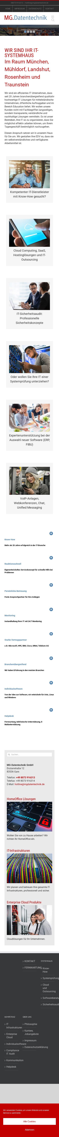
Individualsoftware (11, 1044)
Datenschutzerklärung (30, 1047)
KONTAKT (30, 961)
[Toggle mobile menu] (52, 16)
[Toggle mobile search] (52, 19)
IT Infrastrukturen (11, 1026)
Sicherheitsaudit (48, 1004)
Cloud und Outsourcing (48, 988)
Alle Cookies (29, 1121)
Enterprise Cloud (11, 1036)
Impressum (30, 1040)
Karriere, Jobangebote (30, 1032)
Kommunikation (11, 1060)
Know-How (46, 970)
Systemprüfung (48, 978)
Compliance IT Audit (11, 1052)
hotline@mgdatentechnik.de (36, 3)
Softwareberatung (48, 998)
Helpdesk (11, 1066)
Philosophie (30, 1024)
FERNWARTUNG (30, 967)
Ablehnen (29, 1129)
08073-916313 (17, 3)
